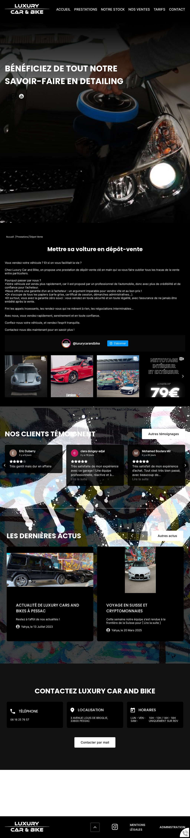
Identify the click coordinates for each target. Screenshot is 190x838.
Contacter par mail (95, 742)
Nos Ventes (139, 9)
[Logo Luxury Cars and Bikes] (27, 13)
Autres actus (167, 536)
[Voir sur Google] (13, 453)
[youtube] (21, 96)
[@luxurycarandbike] (66, 343)
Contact (177, 9)
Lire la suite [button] (17, 479)
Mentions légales (137, 827)
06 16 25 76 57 (19, 719)
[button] (5, 465)
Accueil (63, 9)
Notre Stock (113, 9)
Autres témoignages (163, 434)
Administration (172, 827)
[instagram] (14, 96)
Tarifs (159, 9)
